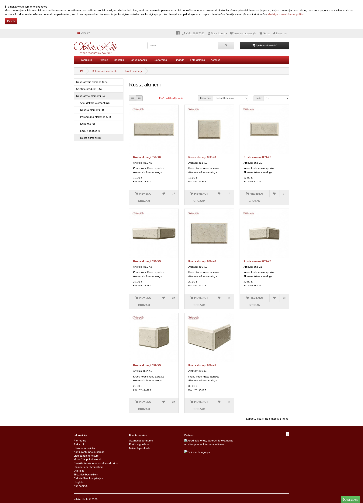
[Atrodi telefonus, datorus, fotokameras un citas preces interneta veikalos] (209, 442)
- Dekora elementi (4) (90, 109)
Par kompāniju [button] (138, 59)
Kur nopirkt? (81, 485)
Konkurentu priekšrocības (89, 451)
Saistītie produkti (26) (89, 88)
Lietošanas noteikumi (86, 455)
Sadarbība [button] (160, 59)
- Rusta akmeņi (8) (88, 137)
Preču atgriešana (139, 444)
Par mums (80, 440)
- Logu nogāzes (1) (88, 130)
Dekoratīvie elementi (104, 70)
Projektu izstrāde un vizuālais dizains (96, 463)
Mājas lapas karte (139, 448)
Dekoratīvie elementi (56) (91, 95)
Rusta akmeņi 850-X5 (202, 365)
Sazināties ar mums (141, 440)
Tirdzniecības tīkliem (86, 474)
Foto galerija (197, 59)
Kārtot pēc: (205, 98)
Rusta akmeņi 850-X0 (202, 261)
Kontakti (215, 59)
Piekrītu (11, 21)
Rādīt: (259, 98)
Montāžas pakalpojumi (87, 459)
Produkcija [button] (86, 59)
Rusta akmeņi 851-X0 (147, 157)
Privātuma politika (84, 448)
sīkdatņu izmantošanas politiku (286, 14)
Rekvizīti (79, 444)
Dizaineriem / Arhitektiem (88, 466)
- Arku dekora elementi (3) (93, 102)
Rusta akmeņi (133, 70)
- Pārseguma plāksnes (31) (93, 116)
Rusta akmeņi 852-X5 (147, 365)
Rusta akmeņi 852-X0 (202, 157)
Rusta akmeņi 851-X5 (147, 261)
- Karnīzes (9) (85, 123)
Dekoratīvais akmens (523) (92, 81)
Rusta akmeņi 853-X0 (257, 157)
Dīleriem (79, 470)
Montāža (119, 59)
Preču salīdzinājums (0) (171, 98)
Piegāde (179, 59)
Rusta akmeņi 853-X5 (257, 261)
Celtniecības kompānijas (88, 478)
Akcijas (104, 59)
